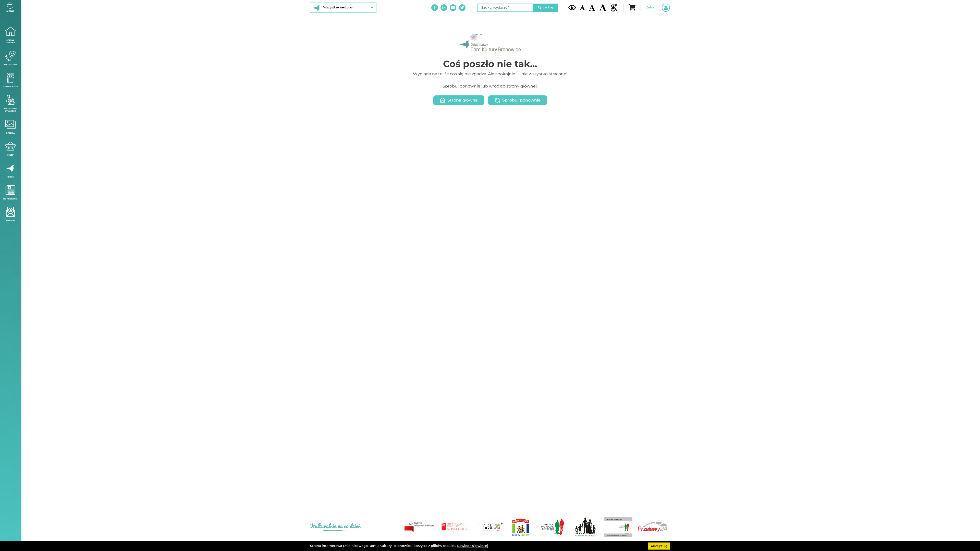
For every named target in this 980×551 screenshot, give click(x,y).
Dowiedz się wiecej (472, 546)
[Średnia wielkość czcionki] (592, 7)
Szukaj (548, 7)
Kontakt (10, 220)
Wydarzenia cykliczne (10, 109)
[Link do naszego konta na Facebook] (434, 7)
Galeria (10, 133)
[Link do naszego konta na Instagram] (443, 7)
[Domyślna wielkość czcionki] (582, 7)
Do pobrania (10, 199)
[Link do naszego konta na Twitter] (462, 7)
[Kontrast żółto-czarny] (572, 7)
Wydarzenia (10, 65)
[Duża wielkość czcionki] (603, 7)
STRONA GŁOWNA (10, 41)
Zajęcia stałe (10, 86)
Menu (10, 11)
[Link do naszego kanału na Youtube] (453, 7)
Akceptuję (659, 546)
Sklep (10, 155)
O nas (10, 177)
